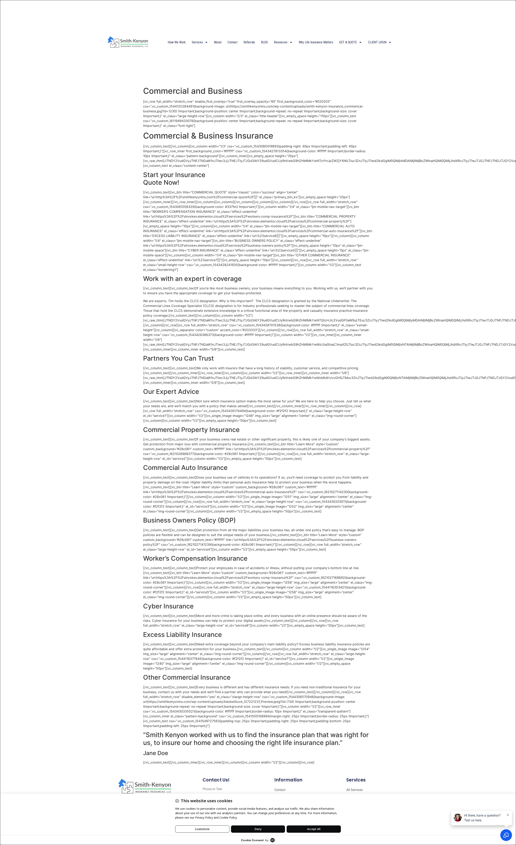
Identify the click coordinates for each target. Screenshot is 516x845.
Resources (280, 42)
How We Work (177, 42)
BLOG (264, 42)
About (218, 42)
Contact (232, 42)
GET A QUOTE (348, 42)
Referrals (249, 42)
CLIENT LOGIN (377, 42)
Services (197, 42)
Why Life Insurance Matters (316, 42)
